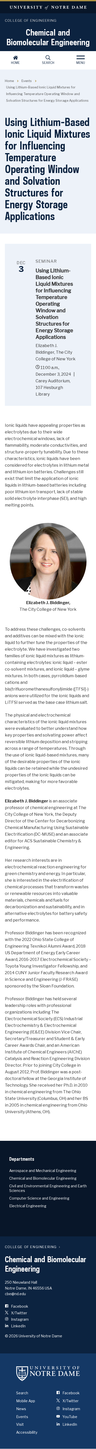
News (21, 1409)
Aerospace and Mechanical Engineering (42, 1170)
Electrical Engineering (27, 1206)
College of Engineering (31, 20)
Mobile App (25, 1401)
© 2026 (11, 1336)
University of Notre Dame (48, 7)
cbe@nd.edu (15, 1294)
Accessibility (26, 1432)
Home (15, 63)
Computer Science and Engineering (39, 1198)
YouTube (69, 1416)
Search (48, 63)
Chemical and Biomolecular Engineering (48, 37)
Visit (20, 1424)
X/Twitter (18, 1313)
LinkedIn (18, 1326)
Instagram (19, 1319)
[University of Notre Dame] (48, 1373)
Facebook (19, 1306)
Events (27, 81)
